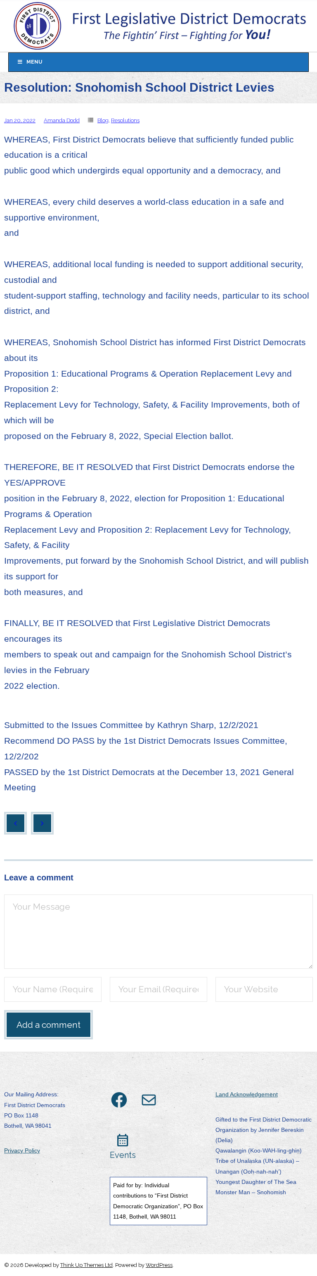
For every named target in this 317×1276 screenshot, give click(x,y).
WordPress (159, 1265)
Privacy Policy (22, 1150)
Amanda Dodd (62, 120)
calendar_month (123, 1140)
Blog (103, 120)
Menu (34, 62)
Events (123, 1155)
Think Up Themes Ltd (86, 1265)
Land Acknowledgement (246, 1094)
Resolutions (125, 120)
